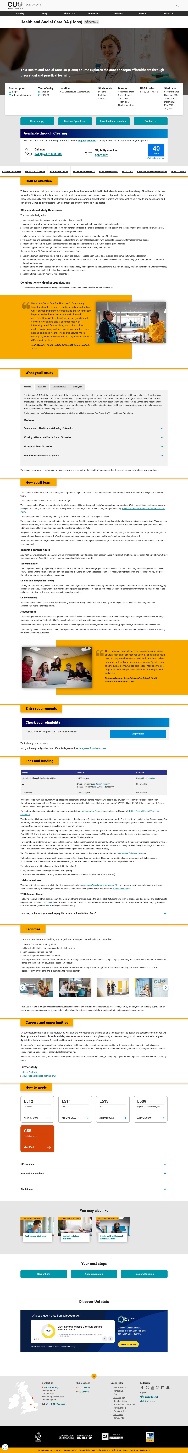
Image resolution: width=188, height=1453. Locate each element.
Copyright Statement (70, 1450)
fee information (149, 778)
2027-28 (45, 95)
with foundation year (21, 95)
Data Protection (145, 1450)
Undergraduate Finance (91, 811)
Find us (116, 1394)
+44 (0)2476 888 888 (48, 154)
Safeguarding (119, 1408)
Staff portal (150, 1401)
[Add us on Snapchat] (168, 1388)
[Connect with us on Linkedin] (163, 1388)
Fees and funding (108, 171)
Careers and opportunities (152, 171)
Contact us (151, 121)
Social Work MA (30, 1072)
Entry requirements (84, 171)
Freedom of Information (87, 1450)
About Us (143, 13)
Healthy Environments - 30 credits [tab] (41, 455)
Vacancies (118, 1414)
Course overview (11, 171)
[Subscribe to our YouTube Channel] (152, 1388)
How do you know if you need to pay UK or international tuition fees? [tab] (58, 913)
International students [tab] (32, 1173)
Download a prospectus (113, 121)
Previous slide (22, 987)
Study (44, 13)
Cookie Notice (116, 1450)
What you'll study (35, 171)
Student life (43, 1274)
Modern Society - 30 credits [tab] (38, 446)
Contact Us (168, 13)
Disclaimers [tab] (26, 1189)
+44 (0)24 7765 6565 (55, 1404)
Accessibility (58, 1450)
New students (119, 1387)
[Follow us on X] (147, 1387)
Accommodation (94, 1274)
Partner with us (120, 1411)
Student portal (151, 1397)
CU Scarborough (51, 1387)
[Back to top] (94, 1376)
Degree (15, 92)
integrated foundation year (92, 748)
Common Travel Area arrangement (98, 885)
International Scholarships (129, 853)
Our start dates (120, 1401)
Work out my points (155, 158)
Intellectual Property (103, 1450)
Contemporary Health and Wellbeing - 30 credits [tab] (48, 428)
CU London (84, 1392)
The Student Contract (45, 1450)
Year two (42, 387)
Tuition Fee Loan (120, 889)
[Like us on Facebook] (142, 1388)
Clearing (20, 13)
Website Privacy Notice (130, 1450)
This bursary (48, 902)
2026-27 (45, 92)
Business (118, 13)
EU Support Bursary (101, 784)
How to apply (37, 121)
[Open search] (177, 5)
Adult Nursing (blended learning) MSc (39, 1076)
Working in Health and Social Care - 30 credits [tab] (47, 437)
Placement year (59, 387)
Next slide (165, 987)
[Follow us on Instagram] (157, 1388)
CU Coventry (84, 1387)
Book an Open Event (75, 121)
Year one (27, 387)
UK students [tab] (27, 1164)
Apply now (101, 155)
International (94, 13)
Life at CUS (69, 13)
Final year (77, 387)
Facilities (127, 171)
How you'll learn (59, 171)
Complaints (118, 1418)
